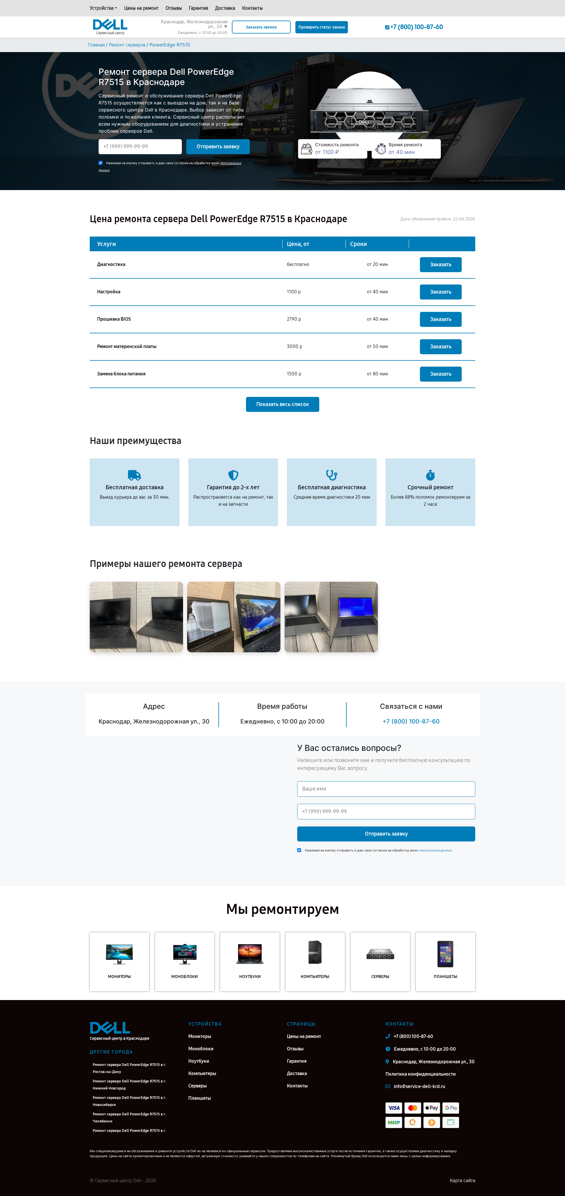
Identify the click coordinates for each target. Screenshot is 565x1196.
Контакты (252, 8)
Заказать (440, 264)
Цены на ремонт (141, 8)
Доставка (225, 8)
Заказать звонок (261, 27)
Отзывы (174, 8)
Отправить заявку (218, 146)
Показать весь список (282, 404)
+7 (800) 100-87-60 (411, 721)
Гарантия (198, 8)
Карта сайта (462, 1180)
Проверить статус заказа (321, 27)
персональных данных (435, 850)
